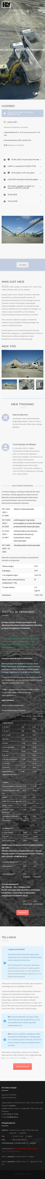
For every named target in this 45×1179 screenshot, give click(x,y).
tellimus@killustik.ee (12, 1058)
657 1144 (30, 1058)
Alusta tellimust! (22, 1066)
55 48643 (29, 1136)
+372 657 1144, (17, 1136)
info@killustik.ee (12, 1117)
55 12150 (15, 1114)
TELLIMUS (22, 265)
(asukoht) (22, 1133)
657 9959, (8, 1114)
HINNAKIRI (22, 913)
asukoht (12, 1106)
